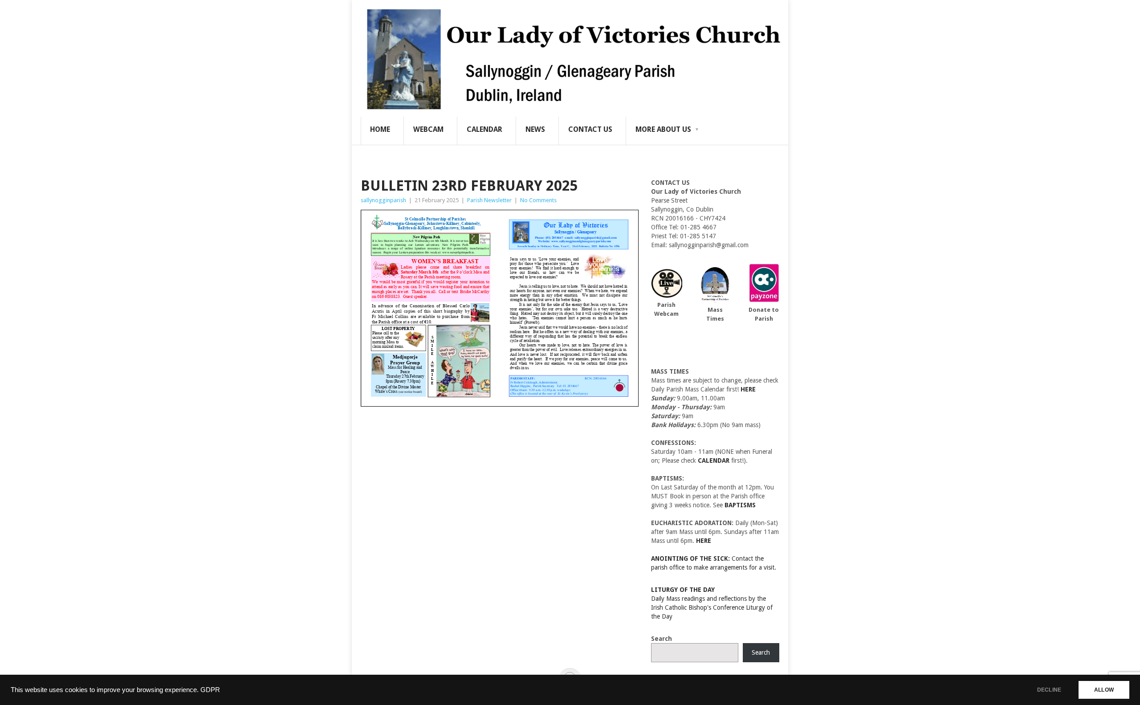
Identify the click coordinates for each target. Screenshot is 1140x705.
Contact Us (590, 129)
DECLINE (1049, 690)
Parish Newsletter (489, 200)
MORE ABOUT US (663, 129)
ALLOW (1104, 690)
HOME (380, 129)
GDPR (210, 689)
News (535, 129)
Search (661, 638)
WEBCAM (428, 129)
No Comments (538, 200)
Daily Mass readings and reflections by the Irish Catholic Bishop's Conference (708, 598)
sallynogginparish (383, 200)
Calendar (484, 129)
